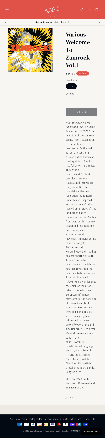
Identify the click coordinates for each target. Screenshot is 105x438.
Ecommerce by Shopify (59, 431)
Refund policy (76, 431)
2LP (73, 87)
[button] (7, 9)
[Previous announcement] (5, 22)
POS (44, 431)
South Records (36, 431)
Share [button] (71, 397)
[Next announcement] (99, 22)
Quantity (70, 93)
